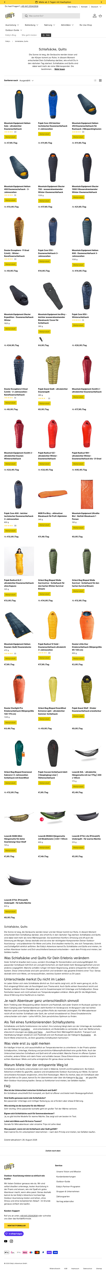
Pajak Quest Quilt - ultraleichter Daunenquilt (53, 390)
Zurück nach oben (53, 1151)
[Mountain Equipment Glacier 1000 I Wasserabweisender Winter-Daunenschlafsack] (87, 167)
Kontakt (84, 7)
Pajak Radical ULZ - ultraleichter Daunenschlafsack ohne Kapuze (19, 583)
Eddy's (7, 41)
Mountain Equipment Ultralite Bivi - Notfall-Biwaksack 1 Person (85, 516)
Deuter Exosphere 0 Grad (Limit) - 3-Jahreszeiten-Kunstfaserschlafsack (16, 392)
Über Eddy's (73, 7)
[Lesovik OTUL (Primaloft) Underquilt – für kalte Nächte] (19, 881)
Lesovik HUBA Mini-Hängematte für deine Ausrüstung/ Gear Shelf (15, 839)
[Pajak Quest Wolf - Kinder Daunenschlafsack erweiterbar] (87, 689)
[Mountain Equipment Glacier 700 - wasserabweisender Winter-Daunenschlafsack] (53, 167)
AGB (65, 1268)
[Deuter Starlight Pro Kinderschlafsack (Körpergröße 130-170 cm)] (19, 689)
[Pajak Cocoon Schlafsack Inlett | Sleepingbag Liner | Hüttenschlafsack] (53, 753)
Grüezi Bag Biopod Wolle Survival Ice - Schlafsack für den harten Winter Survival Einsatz (51, 584)
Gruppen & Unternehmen (67, 1191)
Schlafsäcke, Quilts (21, 41)
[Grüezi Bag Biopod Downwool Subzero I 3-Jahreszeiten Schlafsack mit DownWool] (19, 753)
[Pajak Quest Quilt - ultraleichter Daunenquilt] (53, 370)
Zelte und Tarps (35, 1032)
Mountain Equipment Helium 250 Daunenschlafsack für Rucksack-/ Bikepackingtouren (86, 126)
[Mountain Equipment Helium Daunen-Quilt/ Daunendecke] (19, 625)
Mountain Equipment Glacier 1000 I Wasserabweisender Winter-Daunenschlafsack (85, 189)
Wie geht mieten (29, 35)
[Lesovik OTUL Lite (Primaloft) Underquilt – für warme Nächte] (87, 817)
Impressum (75, 1268)
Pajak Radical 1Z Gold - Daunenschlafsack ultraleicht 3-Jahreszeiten (52, 647)
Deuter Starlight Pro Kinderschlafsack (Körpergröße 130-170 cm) (19, 711)
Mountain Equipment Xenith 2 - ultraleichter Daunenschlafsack (87, 390)
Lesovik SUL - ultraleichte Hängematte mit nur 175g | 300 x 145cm (86, 775)
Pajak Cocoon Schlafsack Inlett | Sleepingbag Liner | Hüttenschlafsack (52, 775)
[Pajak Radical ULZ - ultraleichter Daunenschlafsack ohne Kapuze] (19, 561)
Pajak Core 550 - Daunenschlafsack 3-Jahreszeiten (48, 253)
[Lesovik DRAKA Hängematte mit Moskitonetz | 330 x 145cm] (53, 817)
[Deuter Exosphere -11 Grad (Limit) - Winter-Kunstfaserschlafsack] (19, 231)
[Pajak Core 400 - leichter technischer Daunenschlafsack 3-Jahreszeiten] (19, 494)
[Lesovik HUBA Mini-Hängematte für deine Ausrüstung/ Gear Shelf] (19, 817)
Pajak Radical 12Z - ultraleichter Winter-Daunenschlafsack (48, 456)
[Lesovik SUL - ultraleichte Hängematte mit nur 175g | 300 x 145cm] (87, 753)
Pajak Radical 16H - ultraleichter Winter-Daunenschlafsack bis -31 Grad (86, 456)
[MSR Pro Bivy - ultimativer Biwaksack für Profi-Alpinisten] (53, 494)
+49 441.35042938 (29, 6)
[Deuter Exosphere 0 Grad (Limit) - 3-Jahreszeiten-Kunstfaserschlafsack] (19, 370)
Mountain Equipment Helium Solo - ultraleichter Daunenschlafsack (17, 126)
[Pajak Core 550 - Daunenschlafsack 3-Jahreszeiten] (53, 231)
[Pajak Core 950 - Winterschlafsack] (87, 295)
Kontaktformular (17, 1226)
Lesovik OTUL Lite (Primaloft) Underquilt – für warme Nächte (86, 837)
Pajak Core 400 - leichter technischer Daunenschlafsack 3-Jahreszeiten (18, 516)
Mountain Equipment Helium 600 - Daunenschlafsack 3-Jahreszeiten (85, 253)
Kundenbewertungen (66, 1176)
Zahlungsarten (63, 1196)
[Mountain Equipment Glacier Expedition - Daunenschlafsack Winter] (19, 295)
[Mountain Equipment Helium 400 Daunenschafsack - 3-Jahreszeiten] (19, 167)
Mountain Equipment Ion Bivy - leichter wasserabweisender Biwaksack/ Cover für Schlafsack (52, 318)
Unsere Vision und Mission (68, 1171)
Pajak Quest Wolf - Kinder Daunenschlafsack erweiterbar (86, 709)
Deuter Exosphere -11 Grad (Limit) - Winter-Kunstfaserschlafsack (16, 253)
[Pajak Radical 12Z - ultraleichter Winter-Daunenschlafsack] (53, 434)
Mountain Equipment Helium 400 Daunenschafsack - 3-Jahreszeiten (17, 189)
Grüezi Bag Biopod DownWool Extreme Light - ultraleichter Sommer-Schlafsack (52, 711)
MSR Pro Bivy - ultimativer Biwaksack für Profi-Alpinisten (52, 514)
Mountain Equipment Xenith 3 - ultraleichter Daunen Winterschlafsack (18, 456)
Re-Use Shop (86, 25)
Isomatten (25, 1029)
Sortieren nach (11, 80)
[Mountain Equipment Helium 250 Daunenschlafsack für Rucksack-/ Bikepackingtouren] (87, 104)
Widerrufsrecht (55, 1268)
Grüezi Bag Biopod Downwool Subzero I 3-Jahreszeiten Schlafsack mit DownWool (18, 775)
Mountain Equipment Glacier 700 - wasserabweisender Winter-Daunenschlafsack (51, 189)
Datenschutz (87, 1268)
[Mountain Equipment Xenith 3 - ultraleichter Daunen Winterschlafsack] (19, 434)
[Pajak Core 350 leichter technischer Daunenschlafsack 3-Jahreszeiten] (53, 104)
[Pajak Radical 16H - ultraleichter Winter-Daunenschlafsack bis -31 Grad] (87, 434)
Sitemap (99, 1268)
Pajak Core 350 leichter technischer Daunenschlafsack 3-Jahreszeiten (52, 126)
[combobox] (51, 15)
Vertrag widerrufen (65, 1201)
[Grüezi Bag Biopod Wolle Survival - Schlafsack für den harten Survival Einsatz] (87, 561)
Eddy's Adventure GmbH (18, 1263)
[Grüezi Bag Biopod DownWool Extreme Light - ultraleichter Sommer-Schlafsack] (53, 689)
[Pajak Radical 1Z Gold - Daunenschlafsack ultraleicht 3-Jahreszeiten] (53, 625)
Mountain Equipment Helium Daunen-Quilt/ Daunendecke (17, 645)
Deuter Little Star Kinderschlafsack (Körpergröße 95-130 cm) (87, 647)
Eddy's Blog (10, 35)
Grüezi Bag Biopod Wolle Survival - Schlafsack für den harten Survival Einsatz (85, 583)
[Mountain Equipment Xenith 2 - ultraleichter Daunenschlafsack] (87, 370)
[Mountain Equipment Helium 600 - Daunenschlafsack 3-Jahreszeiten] (87, 231)
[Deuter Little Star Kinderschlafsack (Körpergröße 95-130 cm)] (87, 625)
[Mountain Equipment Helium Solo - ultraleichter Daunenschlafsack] (19, 104)
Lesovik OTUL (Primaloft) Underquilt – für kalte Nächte (17, 901)
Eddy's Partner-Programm (68, 1186)
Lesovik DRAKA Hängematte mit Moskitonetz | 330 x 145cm (52, 837)
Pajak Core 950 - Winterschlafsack (80, 315)
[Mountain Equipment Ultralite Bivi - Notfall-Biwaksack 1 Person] (87, 494)
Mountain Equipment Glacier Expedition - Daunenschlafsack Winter (18, 317)
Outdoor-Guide (63, 1181)
